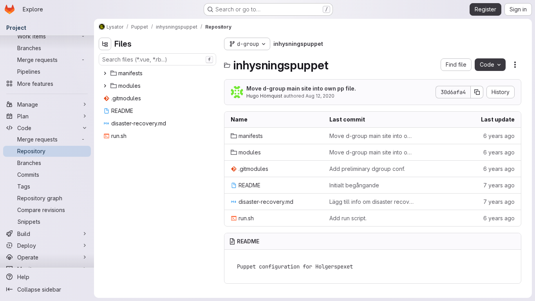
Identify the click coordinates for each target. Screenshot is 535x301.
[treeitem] (158, 73)
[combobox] (157, 59)
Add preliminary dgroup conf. (367, 168)
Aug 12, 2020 (319, 96)
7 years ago (499, 185)
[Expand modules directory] (105, 86)
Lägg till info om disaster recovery (372, 201)
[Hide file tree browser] (105, 44)
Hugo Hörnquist (264, 96)
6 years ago (499, 135)
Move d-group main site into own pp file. (301, 88)
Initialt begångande (354, 185)
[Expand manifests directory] (105, 73)
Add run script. (348, 218)
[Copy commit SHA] (477, 92)
